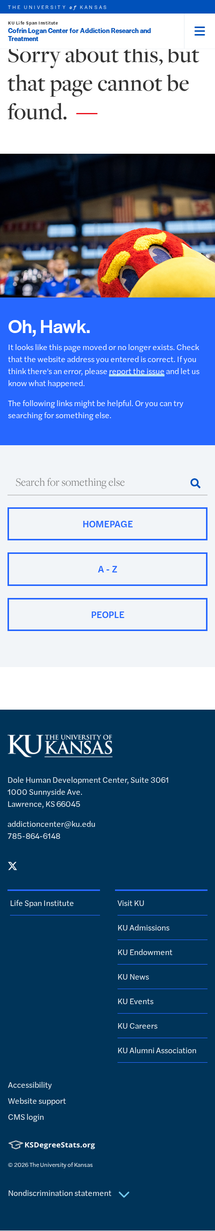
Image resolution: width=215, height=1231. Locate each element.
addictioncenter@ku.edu (52, 823)
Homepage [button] (107, 523)
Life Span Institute (42, 902)
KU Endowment (145, 952)
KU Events (136, 1001)
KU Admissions (144, 927)
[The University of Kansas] (60, 753)
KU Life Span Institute (33, 23)
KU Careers (138, 1025)
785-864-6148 (34, 835)
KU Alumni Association (157, 1050)
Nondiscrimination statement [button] (60, 1192)
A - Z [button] (108, 568)
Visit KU (131, 902)
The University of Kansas (61, 1164)
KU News (133, 976)
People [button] (107, 614)
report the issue (136, 371)
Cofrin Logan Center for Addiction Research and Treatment (79, 34)
